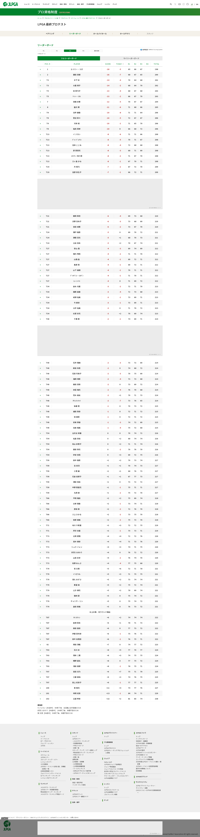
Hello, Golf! (108, 762)
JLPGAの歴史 (140, 750)
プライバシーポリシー (22, 817)
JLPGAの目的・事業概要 (144, 743)
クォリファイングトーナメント (51, 773)
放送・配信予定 (77, 782)
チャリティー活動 (142, 788)
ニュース (26, 4)
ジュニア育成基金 (110, 767)
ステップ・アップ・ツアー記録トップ (84, 750)
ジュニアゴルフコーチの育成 (113, 769)
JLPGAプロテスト (110, 748)
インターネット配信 (79, 785)
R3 (70, 51)
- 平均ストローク (78, 746)
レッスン (107, 4)
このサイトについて (8, 817)
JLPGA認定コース (142, 755)
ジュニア (99, 4)
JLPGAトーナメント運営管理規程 (147, 766)
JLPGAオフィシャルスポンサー (146, 752)
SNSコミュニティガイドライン (39, 817)
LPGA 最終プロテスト (88, 18)
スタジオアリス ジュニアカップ (114, 773)
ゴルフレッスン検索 (110, 794)
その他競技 (44, 764)
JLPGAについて (141, 733)
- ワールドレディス (78, 768)
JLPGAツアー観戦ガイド (80, 796)
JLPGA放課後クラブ (110, 778)
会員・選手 (80, 4)
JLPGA (43, 746)
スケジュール (75, 18)
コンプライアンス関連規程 (144, 759)
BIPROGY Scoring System (155, 49)
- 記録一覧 (75, 748)
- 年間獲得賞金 (77, 743)
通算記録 (75, 759)
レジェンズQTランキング (49, 778)
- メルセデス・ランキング (80, 741)
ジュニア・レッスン (47, 743)
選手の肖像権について (143, 768)
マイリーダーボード (131, 58)
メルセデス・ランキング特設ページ (52, 794)
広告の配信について (156, 207)
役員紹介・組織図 (142, 741)
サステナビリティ (141, 782)
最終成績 (96, 51)
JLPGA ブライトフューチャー (145, 786)
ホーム (40, 18)
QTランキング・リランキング (50, 776)
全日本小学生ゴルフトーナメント (115, 771)
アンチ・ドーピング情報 (144, 757)
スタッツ (54, 4)
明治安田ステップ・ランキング (51, 792)
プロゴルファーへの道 (51, 18)
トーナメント (36, 4)
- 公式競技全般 (77, 764)
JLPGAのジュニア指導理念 (113, 764)
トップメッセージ (142, 739)
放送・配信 (63, 4)
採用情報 (139, 771)
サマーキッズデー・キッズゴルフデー (116, 776)
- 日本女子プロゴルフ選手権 (81, 771)
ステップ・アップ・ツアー (49, 760)
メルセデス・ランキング (49, 787)
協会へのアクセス (142, 746)
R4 (83, 51)
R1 (43, 51)
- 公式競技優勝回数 (78, 766)
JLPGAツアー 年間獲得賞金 (49, 790)
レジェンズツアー (46, 762)
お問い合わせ (74, 817)
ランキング (46, 4)
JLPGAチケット (77, 794)
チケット (71, 4)
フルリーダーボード (69, 58)
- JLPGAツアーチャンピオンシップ (83, 773)
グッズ (115, 4)
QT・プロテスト (46, 741)
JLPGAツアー (45, 757)
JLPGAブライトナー (110, 733)
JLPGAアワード (141, 748)
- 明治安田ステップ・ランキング (83, 752)
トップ (43, 736)
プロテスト (64, 18)
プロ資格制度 (90, 4)
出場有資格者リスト (47, 771)
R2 (57, 51)
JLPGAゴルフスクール (111, 790)
